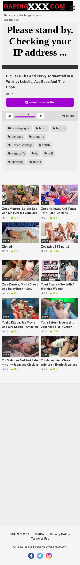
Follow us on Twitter (41, 102)
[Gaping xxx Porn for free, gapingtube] (38, 6)
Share (69, 115)
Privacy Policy (60, 534)
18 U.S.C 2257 (19, 534)
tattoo (36, 162)
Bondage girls (20, 128)
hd (36, 153)
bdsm (43, 128)
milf (50, 153)
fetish (46, 145)
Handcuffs (18, 153)
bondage (17, 136)
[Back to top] (72, 557)
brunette (38, 136)
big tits (60, 128)
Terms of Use (40, 538)
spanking (17, 162)
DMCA (39, 534)
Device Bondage (22, 145)
